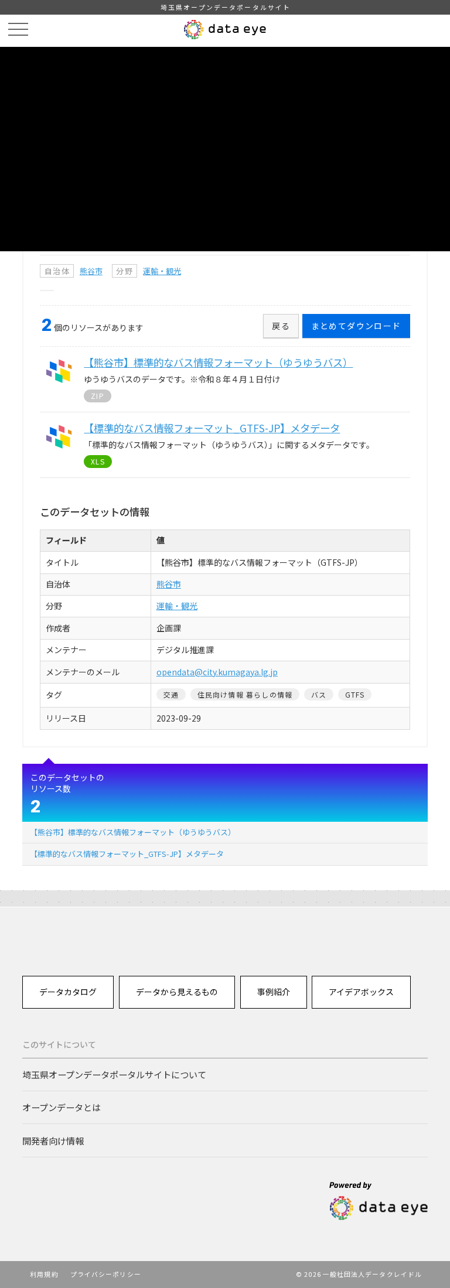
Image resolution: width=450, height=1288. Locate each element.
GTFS (355, 694)
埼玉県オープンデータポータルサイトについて (114, 1074)
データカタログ (68, 991)
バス (318, 694)
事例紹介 (273, 991)
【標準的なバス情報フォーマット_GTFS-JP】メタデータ (127, 853)
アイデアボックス (361, 991)
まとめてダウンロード (356, 326)
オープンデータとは (61, 1107)
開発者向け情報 (53, 1140)
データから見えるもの (177, 991)
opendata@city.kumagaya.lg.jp (217, 672)
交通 (171, 694)
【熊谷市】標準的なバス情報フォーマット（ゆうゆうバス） (133, 832)
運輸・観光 (162, 270)
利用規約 (44, 1274)
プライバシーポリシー (105, 1274)
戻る (281, 326)
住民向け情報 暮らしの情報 (244, 694)
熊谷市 (91, 270)
